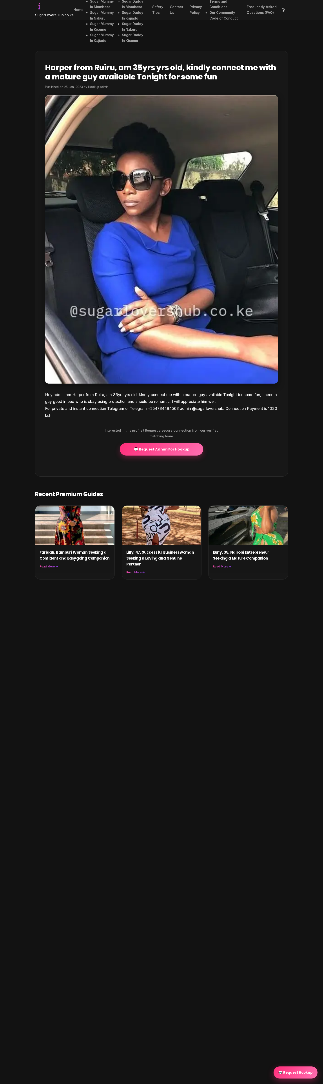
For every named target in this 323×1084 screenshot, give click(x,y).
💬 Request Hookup (295, 1072)
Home (78, 10)
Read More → (49, 566)
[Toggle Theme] (283, 9)
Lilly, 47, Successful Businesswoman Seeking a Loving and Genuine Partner (160, 558)
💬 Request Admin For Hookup (161, 449)
